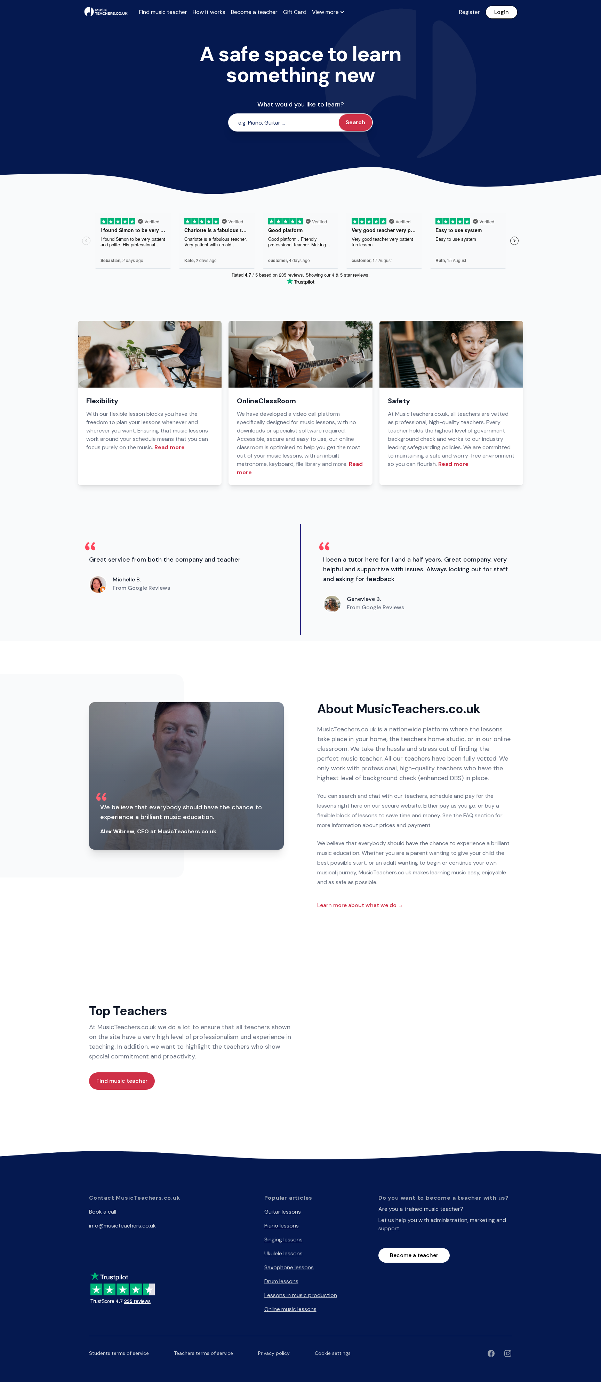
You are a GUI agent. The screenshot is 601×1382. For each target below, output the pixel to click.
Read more (169, 447)
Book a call (102, 1211)
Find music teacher (163, 12)
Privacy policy (274, 1353)
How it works (209, 12)
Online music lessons (290, 1309)
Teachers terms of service (203, 1353)
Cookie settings (333, 1353)
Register (469, 12)
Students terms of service (119, 1353)
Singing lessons (283, 1239)
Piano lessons (281, 1225)
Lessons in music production (300, 1295)
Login (501, 12)
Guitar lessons (282, 1211)
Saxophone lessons (289, 1267)
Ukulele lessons (283, 1253)
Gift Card (294, 12)
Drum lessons (281, 1281)
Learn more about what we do (360, 905)
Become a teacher (254, 12)
